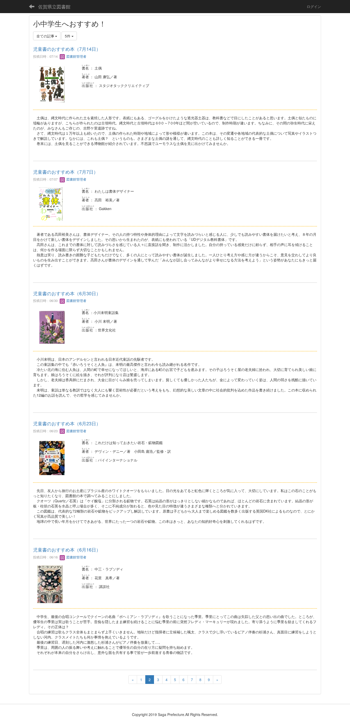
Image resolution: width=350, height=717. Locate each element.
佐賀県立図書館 (54, 6)
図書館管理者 (75, 56)
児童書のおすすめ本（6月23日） (67, 423)
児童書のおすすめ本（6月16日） (67, 549)
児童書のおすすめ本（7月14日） (67, 48)
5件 (68, 35)
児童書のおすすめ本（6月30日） (67, 293)
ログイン (314, 6)
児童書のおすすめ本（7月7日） (65, 171)
